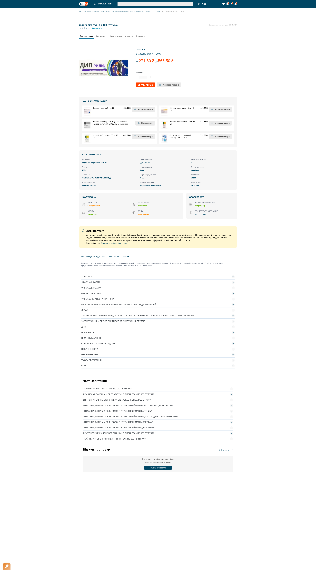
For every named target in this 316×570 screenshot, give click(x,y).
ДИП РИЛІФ (145, 162)
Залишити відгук (99, 28)
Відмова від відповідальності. (114, 243)
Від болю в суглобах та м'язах (95, 162)
